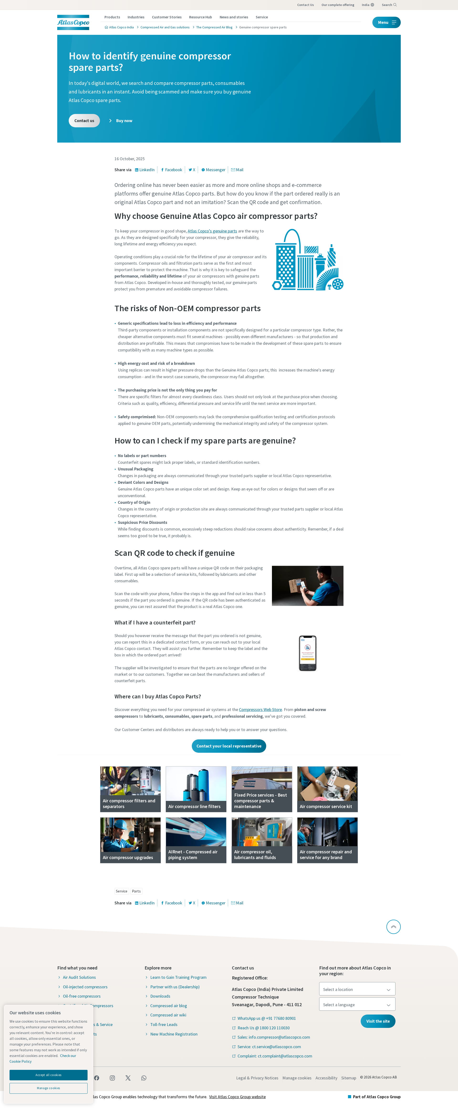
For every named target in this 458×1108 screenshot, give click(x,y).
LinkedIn (147, 169)
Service (262, 17)
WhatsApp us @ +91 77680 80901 (267, 1018)
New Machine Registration (174, 1034)
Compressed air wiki (168, 1015)
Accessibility (326, 1078)
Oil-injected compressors (85, 986)
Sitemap (348, 1078)
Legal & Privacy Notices (257, 1078)
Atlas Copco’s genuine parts (212, 231)
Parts (136, 891)
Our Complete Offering (338, 5)
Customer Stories (167, 17)
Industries (136, 17)
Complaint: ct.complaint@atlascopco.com (275, 1056)
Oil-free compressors (82, 996)
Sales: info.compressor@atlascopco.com (274, 1037)
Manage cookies (297, 1078)
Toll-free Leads (163, 1024)
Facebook (173, 169)
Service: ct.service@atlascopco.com (269, 1046)
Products (112, 17)
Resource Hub (200, 17)
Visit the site (378, 1021)
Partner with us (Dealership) (175, 986)
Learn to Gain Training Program (178, 977)
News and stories (234, 17)
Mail (239, 169)
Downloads (160, 996)
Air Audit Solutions (79, 977)
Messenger (215, 169)
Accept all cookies (49, 1075)
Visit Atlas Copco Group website (237, 1096)
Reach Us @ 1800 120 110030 (264, 1028)
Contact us (305, 5)
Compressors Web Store (260, 709)
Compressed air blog (168, 1005)
